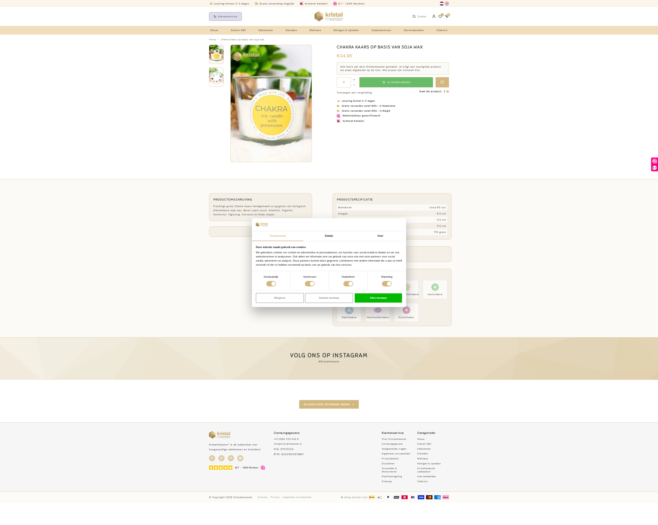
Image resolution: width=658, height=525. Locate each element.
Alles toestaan (378, 298)
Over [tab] (380, 235)
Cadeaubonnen (381, 30)
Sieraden (291, 30)
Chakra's (442, 30)
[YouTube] (240, 458)
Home (212, 39)
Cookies (262, 497)
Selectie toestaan (329, 298)
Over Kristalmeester (394, 439)
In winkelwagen (398, 82)
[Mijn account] (434, 16)
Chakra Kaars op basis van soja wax (242, 39)
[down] (354, 84)
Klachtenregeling (392, 476)
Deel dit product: (430, 91)
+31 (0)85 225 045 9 (286, 439)
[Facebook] (445, 91)
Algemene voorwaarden (396, 453)
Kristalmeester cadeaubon (426, 470)
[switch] (310, 283)
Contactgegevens (392, 443)
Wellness (315, 30)
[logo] (329, 16)
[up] (354, 79)
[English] (447, 4)
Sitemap (387, 481)
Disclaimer (388, 463)
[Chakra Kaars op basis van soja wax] (271, 103)
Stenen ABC (238, 30)
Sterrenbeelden (414, 30)
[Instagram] (221, 458)
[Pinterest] (447, 91)
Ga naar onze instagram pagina (327, 404)
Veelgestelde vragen (394, 448)
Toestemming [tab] (277, 235)
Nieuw (214, 30)
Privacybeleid (390, 458)
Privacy (275, 497)
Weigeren (279, 298)
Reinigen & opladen (346, 30)
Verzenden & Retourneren (389, 470)
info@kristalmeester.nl (288, 443)
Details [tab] (329, 235)
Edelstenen (266, 30)
